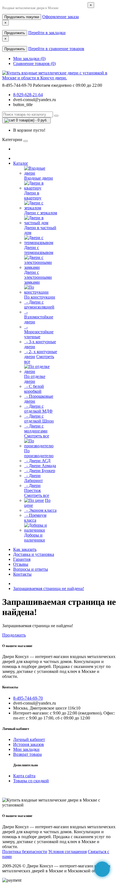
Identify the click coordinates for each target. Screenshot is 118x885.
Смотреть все (36, 436)
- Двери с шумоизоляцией (39, 304)
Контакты (22, 574)
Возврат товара (27, 754)
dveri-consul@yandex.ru (34, 99)
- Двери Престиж (32, 488)
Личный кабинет (29, 739)
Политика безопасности (24, 851)
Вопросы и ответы (30, 569)
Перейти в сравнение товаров (56, 48)
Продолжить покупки (21, 17)
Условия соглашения (67, 851)
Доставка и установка (33, 554)
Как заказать (24, 549)
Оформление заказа (60, 16)
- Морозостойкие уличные (39, 331)
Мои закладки (26, 749)
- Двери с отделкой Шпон (39, 418)
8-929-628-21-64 (28, 94)
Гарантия (21, 559)
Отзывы (20, 564)
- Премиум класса (35, 518)
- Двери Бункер (39, 470)
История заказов (28, 744)
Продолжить (14, 33)
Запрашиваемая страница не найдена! (48, 588)
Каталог (20, 163)
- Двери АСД (37, 460)
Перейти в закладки (47, 32)
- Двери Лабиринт (33, 478)
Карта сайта (24, 775)
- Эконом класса (40, 510)
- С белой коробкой (34, 389)
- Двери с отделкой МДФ (38, 408)
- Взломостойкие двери (38, 317)
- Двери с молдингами (35, 428)
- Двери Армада (40, 465)
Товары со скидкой (31, 780)
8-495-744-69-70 (28, 698)
